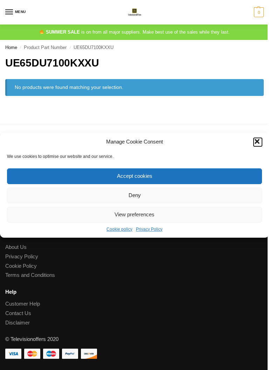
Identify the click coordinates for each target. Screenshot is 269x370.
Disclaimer (17, 323)
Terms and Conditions (30, 275)
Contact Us (18, 313)
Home (11, 47)
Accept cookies (134, 176)
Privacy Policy (149, 229)
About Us (16, 247)
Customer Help (22, 304)
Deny (135, 195)
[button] (258, 142)
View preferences (134, 214)
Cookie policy (119, 229)
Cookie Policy (21, 266)
